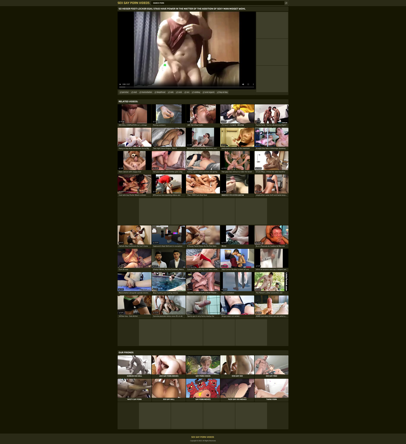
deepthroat (161, 92)
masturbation (147, 92)
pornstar (125, 92)
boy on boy (223, 92)
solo (171, 92)
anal (135, 92)
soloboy (197, 92)
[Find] (286, 3)
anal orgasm (209, 92)
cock (180, 92)
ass (188, 92)
